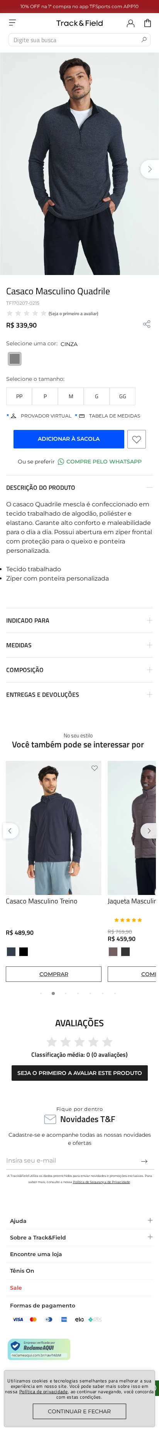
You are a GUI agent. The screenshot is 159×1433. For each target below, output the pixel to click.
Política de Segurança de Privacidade (101, 1182)
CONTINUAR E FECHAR (79, 1411)
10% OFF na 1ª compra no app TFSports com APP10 (79, 6)
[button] (19, 396)
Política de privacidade (43, 1391)
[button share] (146, 324)
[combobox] (79, 39)
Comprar (53, 973)
